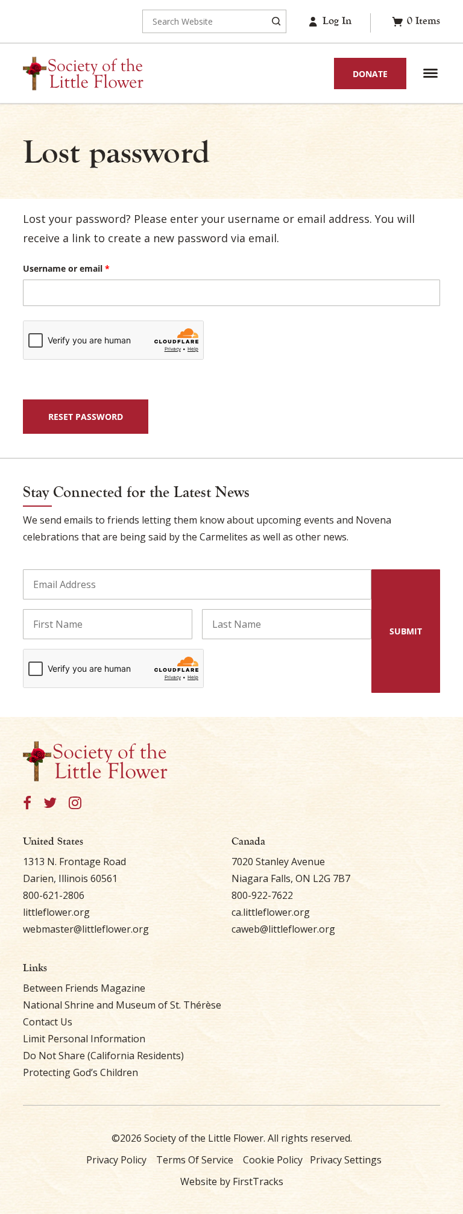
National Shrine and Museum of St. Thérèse (122, 1005)
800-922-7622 (262, 895)
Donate (370, 74)
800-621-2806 (53, 895)
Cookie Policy (273, 1159)
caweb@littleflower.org (283, 929)
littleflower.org (56, 912)
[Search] (276, 21)
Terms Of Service (194, 1159)
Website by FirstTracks (231, 1181)
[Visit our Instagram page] (75, 803)
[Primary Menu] (430, 73)
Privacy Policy (116, 1159)
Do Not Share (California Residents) (103, 1055)
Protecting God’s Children (80, 1072)
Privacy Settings (346, 1159)
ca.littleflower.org (271, 912)
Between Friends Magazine (84, 988)
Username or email (84, 268)
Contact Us (47, 1021)
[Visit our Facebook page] (27, 803)
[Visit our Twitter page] (50, 803)
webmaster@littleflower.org (86, 929)
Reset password (85, 416)
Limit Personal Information (84, 1038)
